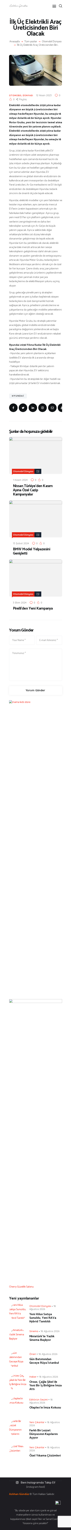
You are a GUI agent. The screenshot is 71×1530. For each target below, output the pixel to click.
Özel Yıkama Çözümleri (45, 1455)
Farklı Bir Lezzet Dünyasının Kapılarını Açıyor (43, 1434)
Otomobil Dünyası (52, 41)
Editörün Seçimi (38, 1399)
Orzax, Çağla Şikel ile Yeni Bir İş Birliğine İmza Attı (45, 1385)
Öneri (32, 1354)
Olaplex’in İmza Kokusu (45, 1407)
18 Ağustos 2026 (42, 1307)
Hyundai (18, 396)
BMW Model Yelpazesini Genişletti (31, 551)
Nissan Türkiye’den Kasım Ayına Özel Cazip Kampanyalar (33, 490)
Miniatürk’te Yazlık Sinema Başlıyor (41, 1338)
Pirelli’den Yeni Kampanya (33, 609)
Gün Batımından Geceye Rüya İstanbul (44, 1361)
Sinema (33, 1331)
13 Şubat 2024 (21, 543)
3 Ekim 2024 (20, 602)
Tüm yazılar (30, 41)
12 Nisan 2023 (44, 95)
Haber (33, 1376)
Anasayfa (14, 41)
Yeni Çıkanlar (36, 1422)
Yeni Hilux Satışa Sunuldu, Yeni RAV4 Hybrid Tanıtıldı (42, 1317)
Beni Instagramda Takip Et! (38, 1482)
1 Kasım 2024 (20, 479)
